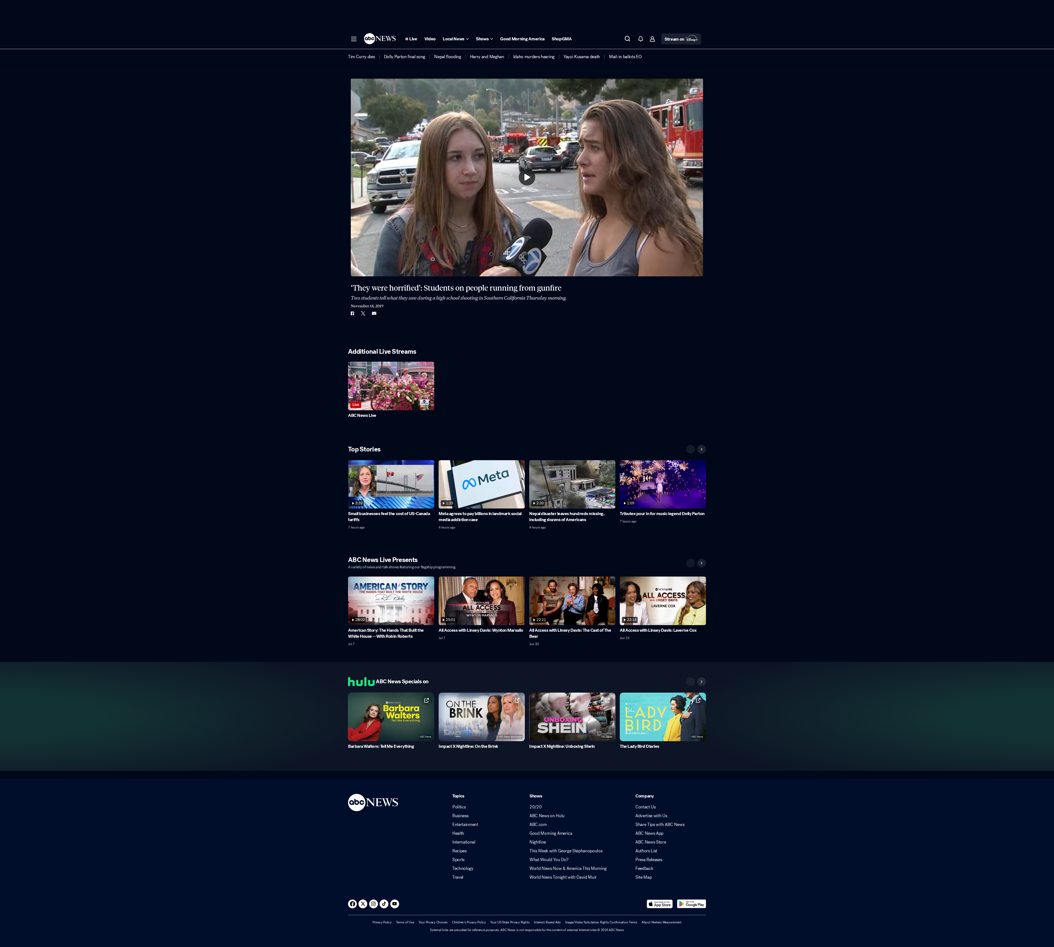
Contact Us (645, 807)
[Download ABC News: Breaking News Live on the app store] (660, 904)
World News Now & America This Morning (568, 868)
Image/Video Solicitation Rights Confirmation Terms (601, 922)
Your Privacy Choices (433, 922)
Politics (459, 807)
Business (460, 816)
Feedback (644, 868)
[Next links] (701, 681)
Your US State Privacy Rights (509, 922)
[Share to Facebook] (352, 313)
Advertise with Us (651, 816)
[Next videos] (701, 449)
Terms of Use (405, 922)
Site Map (643, 877)
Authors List (646, 851)
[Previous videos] (690, 449)
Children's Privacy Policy (469, 922)
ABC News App (649, 833)
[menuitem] (361, 57)
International (463, 842)
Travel (457, 877)
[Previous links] (690, 681)
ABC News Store (650, 842)
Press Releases (648, 860)
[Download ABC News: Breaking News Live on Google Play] (691, 904)
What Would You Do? (548, 860)
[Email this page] (374, 313)
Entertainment (465, 824)
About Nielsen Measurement (662, 922)
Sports (458, 860)
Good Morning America (550, 833)
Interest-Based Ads (547, 922)
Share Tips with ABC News (659, 824)
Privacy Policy (382, 922)
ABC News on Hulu (547, 816)
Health (458, 833)
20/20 (535, 807)
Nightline (537, 842)
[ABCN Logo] (380, 38)
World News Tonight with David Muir (563, 877)
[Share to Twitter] (363, 313)
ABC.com (538, 824)
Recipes (459, 851)
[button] (354, 38)
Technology (462, 868)
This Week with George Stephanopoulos (565, 851)
